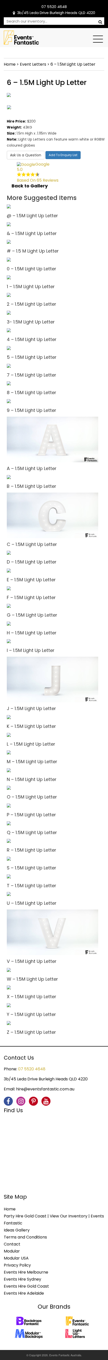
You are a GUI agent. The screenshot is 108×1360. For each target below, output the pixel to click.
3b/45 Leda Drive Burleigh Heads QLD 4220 (56, 12)
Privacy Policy (17, 1265)
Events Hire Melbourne (26, 1272)
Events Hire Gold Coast (26, 1286)
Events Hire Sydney (22, 1279)
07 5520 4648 (54, 6)
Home (10, 64)
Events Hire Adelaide (24, 1293)
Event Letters (33, 64)
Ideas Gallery (17, 1230)
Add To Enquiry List (63, 155)
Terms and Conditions (25, 1237)
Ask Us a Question (25, 155)
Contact (12, 1244)
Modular (12, 1251)
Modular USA (16, 1258)
